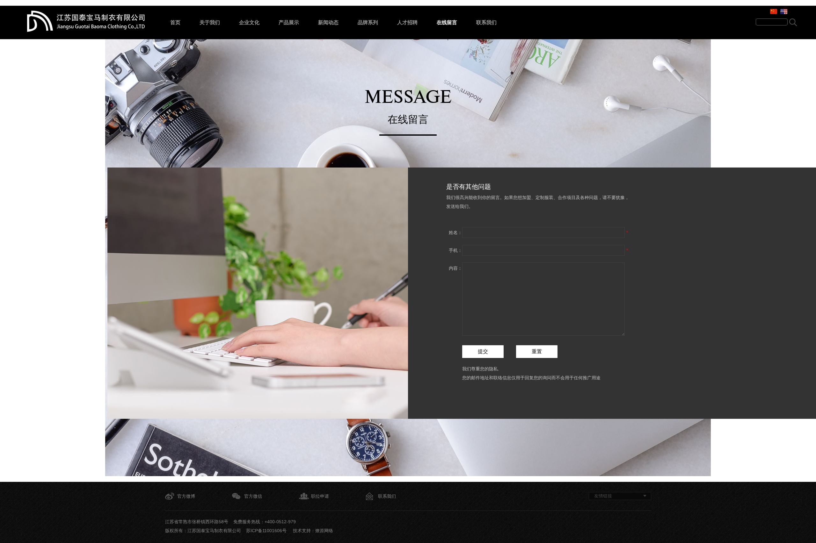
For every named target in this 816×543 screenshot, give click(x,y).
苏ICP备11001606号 (266, 530)
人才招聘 (407, 22)
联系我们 (486, 22)
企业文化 (249, 22)
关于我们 (210, 22)
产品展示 (289, 22)
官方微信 (253, 496)
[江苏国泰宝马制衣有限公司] (86, 30)
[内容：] (543, 334)
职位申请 (320, 496)
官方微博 (186, 496)
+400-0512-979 (280, 521)
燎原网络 (324, 530)
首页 (175, 22)
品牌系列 (368, 22)
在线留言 (447, 22)
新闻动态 (328, 22)
